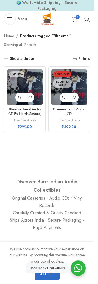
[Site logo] (47, 18)
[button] (20, 97)
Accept (47, 274)
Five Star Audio (25, 120)
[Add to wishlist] (29, 97)
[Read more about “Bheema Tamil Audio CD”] (64, 97)
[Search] (87, 19)
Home (9, 36)
